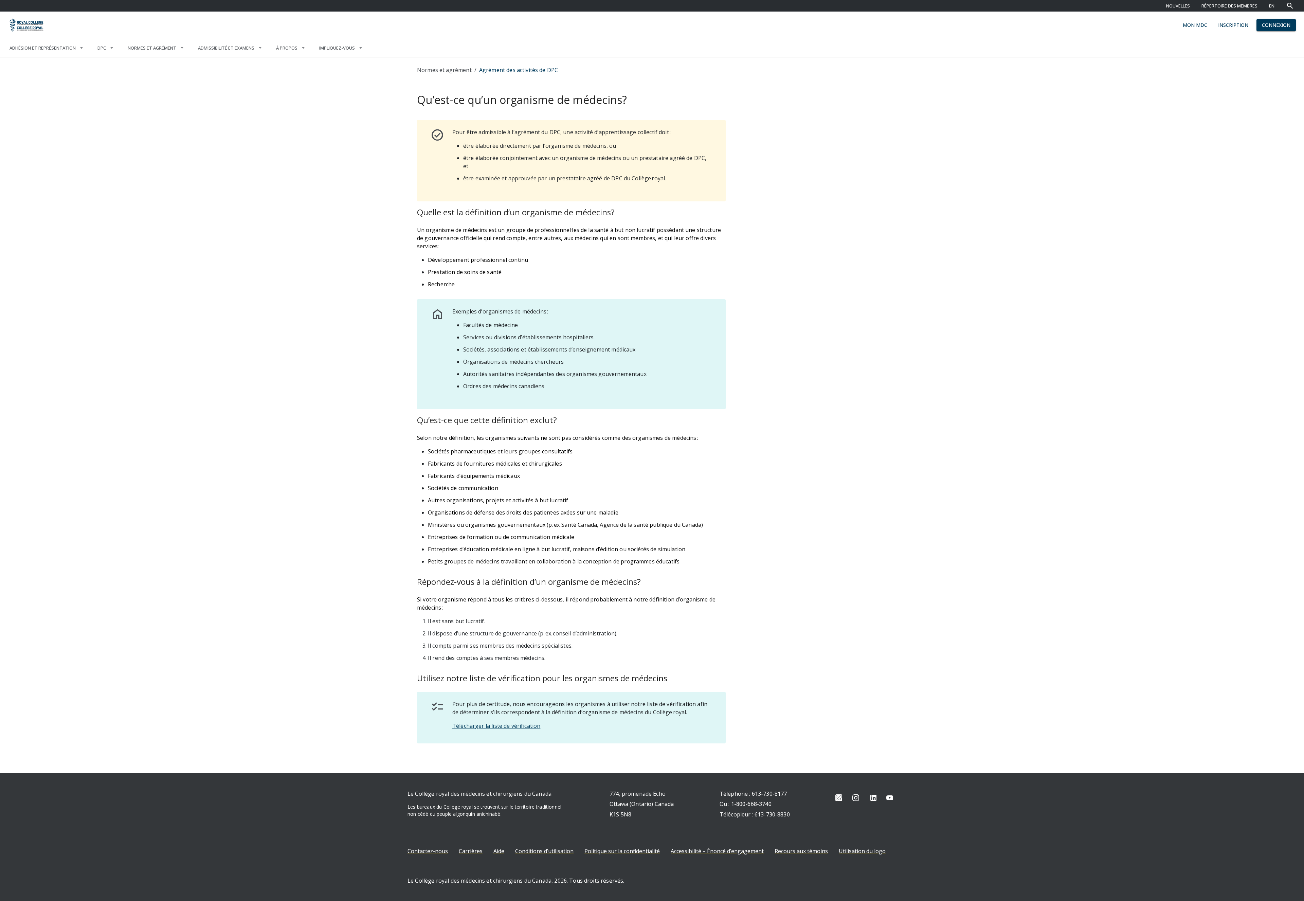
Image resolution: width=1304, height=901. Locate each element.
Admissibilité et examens (226, 48)
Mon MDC (1195, 25)
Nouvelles (1178, 6)
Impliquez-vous (337, 48)
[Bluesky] (838, 798)
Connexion (1276, 25)
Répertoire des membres (1229, 6)
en (1271, 6)
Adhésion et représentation (43, 48)
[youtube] (889, 798)
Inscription (1233, 25)
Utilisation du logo (862, 851)
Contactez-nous (428, 851)
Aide (498, 851)
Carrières (471, 851)
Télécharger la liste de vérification (496, 725)
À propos (286, 48)
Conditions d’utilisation (544, 851)
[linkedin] (873, 798)
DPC (101, 48)
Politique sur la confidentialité (622, 851)
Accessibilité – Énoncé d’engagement (717, 851)
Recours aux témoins (801, 851)
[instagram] (856, 798)
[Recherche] (1290, 6)
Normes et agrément (152, 48)
